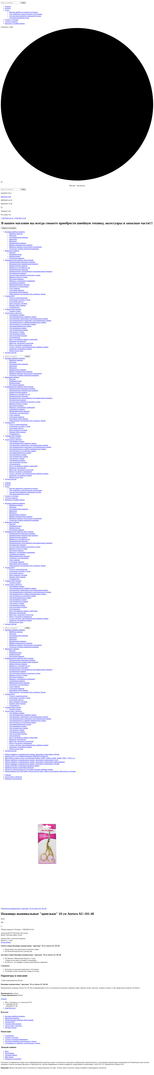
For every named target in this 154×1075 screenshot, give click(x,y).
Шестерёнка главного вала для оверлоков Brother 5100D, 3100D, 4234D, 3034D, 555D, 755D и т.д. (40, 758)
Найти (23, 3)
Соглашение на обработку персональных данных (22, 1043)
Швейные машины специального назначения (25, 247)
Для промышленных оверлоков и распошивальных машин (30, 320)
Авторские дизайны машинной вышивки (24, 249)
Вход (7, 1051)
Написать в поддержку (13, 1059)
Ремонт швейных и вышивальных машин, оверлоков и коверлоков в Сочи (31, 760)
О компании (9, 1036)
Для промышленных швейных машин (22, 317)
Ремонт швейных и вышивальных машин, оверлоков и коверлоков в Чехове (32, 764)
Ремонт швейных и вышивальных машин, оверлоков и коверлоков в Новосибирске (35, 762)
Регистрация (9, 1053)
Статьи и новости (11, 21)
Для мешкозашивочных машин (20, 326)
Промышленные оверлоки (18, 269)
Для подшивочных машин (18, 330)
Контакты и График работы (15, 23)
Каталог (8, 8)
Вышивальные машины (17, 243)
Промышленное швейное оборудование (19, 260)
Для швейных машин (16, 315)
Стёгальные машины (16, 290)
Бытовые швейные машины (15, 232)
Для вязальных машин (17, 334)
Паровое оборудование (17, 305)
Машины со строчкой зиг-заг (19, 268)
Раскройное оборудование (18, 292)
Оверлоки (12, 235)
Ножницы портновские (17, 341)
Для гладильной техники (18, 335)
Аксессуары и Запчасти (13, 313)
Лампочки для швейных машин (20, 349)
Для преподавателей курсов (19, 18)
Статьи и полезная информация (16, 1039)
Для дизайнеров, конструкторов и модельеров (25, 14)
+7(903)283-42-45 (7, 218)
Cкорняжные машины (17, 283)
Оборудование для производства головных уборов (27, 294)
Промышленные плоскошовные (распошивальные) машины (30, 271)
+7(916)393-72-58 (20, 218)
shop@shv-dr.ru (10, 1008)
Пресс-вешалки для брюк (18, 303)
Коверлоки (13, 239)
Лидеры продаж (10, 352)
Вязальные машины (12, 251)
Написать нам (6, 197)
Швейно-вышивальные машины (20, 245)
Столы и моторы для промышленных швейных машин (28, 347)
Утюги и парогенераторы (18, 298)
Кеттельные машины (16, 258)
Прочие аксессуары (16, 351)
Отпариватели (14, 307)
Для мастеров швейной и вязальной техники (25, 16)
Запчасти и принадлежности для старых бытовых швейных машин (29, 769)
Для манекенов (14, 337)
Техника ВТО (10, 296)
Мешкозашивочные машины (19, 285)
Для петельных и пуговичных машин (22, 324)
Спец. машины (14, 288)
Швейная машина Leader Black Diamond (19, 767)
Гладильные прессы (16, 301)
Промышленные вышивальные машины (23, 264)
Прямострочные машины (18, 266)
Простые (12, 252)
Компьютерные (14, 256)
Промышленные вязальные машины (22, 262)
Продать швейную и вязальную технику (23, 12)
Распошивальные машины (18, 237)
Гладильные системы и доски (19, 300)
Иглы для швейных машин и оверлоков (23, 339)
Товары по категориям (9, 228)
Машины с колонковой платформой (22, 281)
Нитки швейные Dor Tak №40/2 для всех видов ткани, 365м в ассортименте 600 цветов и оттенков (40, 771)
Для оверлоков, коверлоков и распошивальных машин (28, 318)
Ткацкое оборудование (13, 309)
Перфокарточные (15, 254)
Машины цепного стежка (18, 277)
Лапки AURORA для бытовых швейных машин (22, 766)
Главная (8, 6)
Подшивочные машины (17, 273)
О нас (7, 10)
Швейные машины (16, 234)
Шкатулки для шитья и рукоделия (21, 343)
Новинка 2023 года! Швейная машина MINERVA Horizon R (26, 756)
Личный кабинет (11, 1055)
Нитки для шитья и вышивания (20, 345)
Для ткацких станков (16, 332)
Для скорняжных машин (18, 328)
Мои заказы (9, 1057)
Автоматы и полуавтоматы (19, 286)
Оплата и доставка (11, 20)
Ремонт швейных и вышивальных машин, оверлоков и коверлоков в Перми (32, 754)
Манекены (13, 241)
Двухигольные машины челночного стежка (24, 275)
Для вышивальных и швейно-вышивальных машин (27, 322)
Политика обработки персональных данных (21, 1041)
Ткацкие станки (15, 311)
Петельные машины (16, 279)
